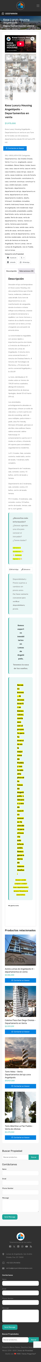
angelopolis (22, 162)
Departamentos (11, 159)
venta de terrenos (29, 237)
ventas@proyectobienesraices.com (19, 1268)
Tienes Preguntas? (29, 1354)
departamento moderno (14, 198)
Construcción (16, 178)
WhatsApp (14, 569)
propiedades (21, 211)
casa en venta (30, 169)
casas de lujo (21, 172)
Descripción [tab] (11, 271)
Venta (7, 162)
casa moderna (10, 172)
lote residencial (22, 208)
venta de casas (10, 231)
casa (11, 169)
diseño (26, 198)
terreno (20, 221)
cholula (7, 178)
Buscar (33, 1157)
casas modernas (16, 175)
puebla (29, 211)
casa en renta (19, 169)
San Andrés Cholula (25, 159)
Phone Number (7, 1188)
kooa (27, 204)
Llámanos (26, 569)
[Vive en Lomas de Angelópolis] (20, 9)
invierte (7, 204)
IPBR (18, 1354)
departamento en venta (19, 195)
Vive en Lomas (20, 244)
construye (20, 182)
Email (4, 1179)
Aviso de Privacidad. (25, 1351)
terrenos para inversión (19, 224)
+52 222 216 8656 (13, 1263)
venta (31, 227)
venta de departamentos (20, 234)
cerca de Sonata (29, 175)
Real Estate (9, 214)
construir (12, 182)
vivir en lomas (10, 250)
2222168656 (11, 14)
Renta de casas (16, 218)
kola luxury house (17, 204)
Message (5, 1198)
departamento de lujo (13, 191)
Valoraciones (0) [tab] (26, 271)
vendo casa (24, 227)
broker (27, 165)
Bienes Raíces (19, 165)
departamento (19, 188)
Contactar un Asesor (16, 148)
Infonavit (8, 201)
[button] (32, 39)
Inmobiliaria (17, 201)
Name (4, 1169)
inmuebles (26, 201)
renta (17, 214)
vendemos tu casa (12, 227)
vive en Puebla (27, 247)
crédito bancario (15, 185)
